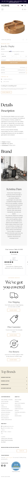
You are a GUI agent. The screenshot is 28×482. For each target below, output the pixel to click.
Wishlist (17, 410)
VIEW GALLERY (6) (6, 39)
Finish (2, 54)
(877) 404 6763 (6, 81)
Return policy (4, 403)
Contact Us (4, 406)
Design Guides (18, 415)
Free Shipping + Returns (7, 399)
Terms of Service (5, 414)
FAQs (2, 405)
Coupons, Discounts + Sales (20, 413)
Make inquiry (6, 92)
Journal (17, 401)
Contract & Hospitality (7, 410)
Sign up (22, 450)
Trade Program (5, 408)
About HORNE (18, 399)
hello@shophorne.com (8, 426)
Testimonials (18, 406)
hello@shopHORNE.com (7, 79)
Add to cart (14, 62)
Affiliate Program (5, 412)
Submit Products (19, 408)
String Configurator (6, 419)
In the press (17, 405)
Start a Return (4, 401)
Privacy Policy (4, 415)
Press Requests (5, 417)
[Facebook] (2, 466)
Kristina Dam (5, 43)
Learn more (13, 310)
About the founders (20, 403)
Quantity (17, 54)
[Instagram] (5, 466)
